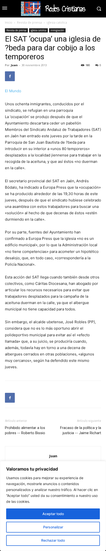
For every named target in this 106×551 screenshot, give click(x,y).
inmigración (57, 30)
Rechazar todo (53, 540)
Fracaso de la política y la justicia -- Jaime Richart (80, 430)
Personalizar (53, 527)
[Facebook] (10, 76)
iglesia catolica (57, 22)
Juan (14, 65)
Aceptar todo (53, 514)
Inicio (8, 22)
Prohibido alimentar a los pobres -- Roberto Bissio (25, 430)
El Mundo (13, 91)
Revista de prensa (29, 22)
